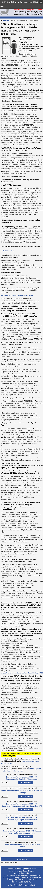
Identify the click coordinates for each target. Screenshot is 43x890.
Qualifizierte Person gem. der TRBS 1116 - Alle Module (22, 845)
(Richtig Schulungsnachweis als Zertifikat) (17, 295)
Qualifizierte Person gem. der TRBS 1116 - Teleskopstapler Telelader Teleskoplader (22, 778)
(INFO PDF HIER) (8, 251)
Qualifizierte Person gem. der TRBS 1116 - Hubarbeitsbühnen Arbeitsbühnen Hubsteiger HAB (22, 805)
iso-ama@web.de (34, 877)
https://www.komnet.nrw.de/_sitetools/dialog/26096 (22, 673)
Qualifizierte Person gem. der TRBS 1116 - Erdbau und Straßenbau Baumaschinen (21, 832)
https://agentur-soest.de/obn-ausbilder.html (21, 770)
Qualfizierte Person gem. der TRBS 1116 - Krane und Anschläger (21, 791)
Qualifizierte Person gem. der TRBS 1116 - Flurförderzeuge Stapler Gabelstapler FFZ (22, 818)
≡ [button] (41, 2)
